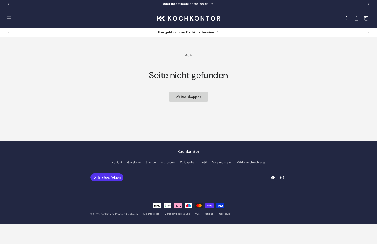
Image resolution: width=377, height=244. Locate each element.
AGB (204, 162)
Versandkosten (222, 162)
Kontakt (117, 162)
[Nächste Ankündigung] (368, 4)
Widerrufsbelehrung (251, 162)
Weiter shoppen (188, 96)
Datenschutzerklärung (177, 213)
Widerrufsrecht (152, 213)
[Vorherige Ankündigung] (8, 4)
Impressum (167, 162)
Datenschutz (188, 162)
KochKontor (107, 214)
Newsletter (133, 162)
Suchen (151, 162)
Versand (209, 213)
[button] (9, 18)
